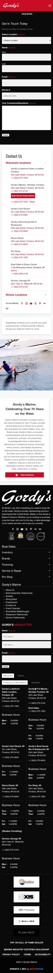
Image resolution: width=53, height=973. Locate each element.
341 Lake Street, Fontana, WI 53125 (27, 211)
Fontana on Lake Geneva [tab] (14, 682)
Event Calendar (13, 608)
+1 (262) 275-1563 (19, 177)
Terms (27, 954)
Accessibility (43, 954)
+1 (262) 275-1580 (19, 257)
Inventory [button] (7, 552)
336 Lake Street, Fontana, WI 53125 (27, 227)
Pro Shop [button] (7, 577)
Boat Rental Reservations (23, 195)
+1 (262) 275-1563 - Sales (23, 201)
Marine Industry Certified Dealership (26, 949)
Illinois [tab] (21, 675)
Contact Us (11, 605)
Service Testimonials (15, 617)
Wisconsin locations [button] (18, 163)
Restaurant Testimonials (17, 614)
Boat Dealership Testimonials (19, 592)
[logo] (26, 882)
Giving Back (11, 599)
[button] (49, 5)
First (4, 52)
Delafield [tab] (36, 682)
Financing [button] (7, 564)
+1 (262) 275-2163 (19, 190)
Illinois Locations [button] (16, 294)
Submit (5, 135)
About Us (10, 589)
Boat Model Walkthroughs (17, 611)
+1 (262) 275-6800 (19, 214)
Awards (9, 596)
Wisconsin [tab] (8, 675)
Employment (11, 602)
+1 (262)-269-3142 (19, 273)
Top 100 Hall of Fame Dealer (26, 942)
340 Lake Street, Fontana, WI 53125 (27, 254)
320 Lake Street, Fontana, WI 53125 (27, 187)
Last (4, 63)
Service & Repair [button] (11, 570)
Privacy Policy (11, 954)
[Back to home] (11, 5)
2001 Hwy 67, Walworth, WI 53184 (26, 283)
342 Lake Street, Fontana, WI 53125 (27, 174)
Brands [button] (6, 558)
